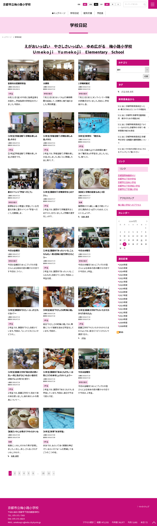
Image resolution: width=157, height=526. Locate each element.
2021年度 (123, 281)
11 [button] (49, 473)
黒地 (96, 4)
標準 (107, 4)
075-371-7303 (18, 515)
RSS (121, 332)
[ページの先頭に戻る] (154, 523)
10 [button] (43, 473)
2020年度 (123, 285)
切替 (146, 76)
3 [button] (19, 473)
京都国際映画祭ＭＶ (126, 175)
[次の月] (146, 221)
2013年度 (123, 308)
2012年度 (123, 312)
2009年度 (123, 322)
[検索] (143, 4)
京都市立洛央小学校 (127, 182)
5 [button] (28, 473)
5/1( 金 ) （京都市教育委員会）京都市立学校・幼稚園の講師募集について (132, 139)
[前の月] (118, 221)
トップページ (59, 13)
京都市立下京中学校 (127, 178)
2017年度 (123, 295)
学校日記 (74, 13)
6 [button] (33, 473)
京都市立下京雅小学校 (128, 189)
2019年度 (123, 288)
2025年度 (123, 268)
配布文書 (88, 13)
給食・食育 (85, 216)
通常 (85, 4)
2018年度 (123, 291)
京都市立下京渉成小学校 (129, 185)
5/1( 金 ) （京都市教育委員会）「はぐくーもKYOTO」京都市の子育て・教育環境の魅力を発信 (132, 127)
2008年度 (123, 326)
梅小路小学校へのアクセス (129, 204)
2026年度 (123, 264)
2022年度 (123, 278)
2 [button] (14, 473)
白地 (90, 4)
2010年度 (123, 319)
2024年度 (123, 271)
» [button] (53, 473)
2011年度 (123, 315)
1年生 (83, 338)
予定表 (100, 13)
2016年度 (123, 298)
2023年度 (123, 274)
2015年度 (123, 302)
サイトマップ (144, 506)
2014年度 (123, 305)
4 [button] (23, 473)
